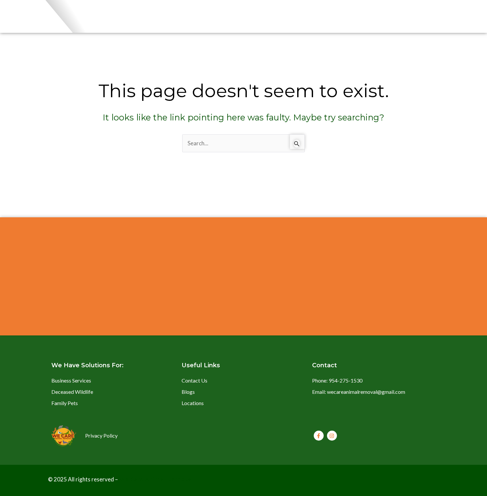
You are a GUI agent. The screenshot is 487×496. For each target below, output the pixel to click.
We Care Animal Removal (156, 479)
